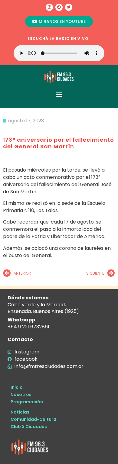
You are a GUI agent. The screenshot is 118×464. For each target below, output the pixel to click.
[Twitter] (68, 7)
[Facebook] (59, 7)
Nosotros (21, 395)
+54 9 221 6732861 (28, 326)
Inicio (17, 387)
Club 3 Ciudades (29, 427)
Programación (27, 402)
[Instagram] (49, 7)
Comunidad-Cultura (33, 419)
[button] (59, 94)
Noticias (20, 412)
